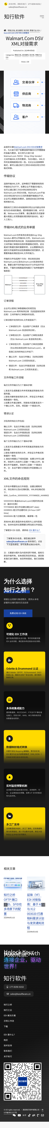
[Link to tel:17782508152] (38, 1115)
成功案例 (25, 55)
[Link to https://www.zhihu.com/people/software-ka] (24, 1115)
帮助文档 (18, 55)
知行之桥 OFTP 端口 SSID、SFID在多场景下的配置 (13, 904)
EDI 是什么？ (35, 530)
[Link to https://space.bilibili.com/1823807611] (19, 1115)
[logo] (14, 15)
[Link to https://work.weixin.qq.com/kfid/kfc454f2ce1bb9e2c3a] (14, 1115)
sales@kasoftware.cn (17, 541)
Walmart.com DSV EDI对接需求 (28, 146)
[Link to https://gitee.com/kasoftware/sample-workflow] (33, 1115)
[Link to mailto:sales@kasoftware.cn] (42, 1115)
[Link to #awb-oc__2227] (42, 16)
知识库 (32, 55)
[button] (6, 905)
